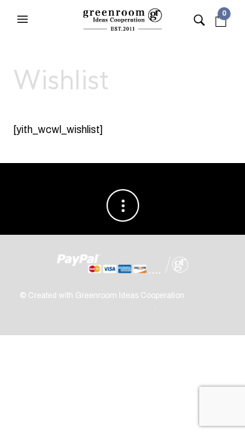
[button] (24, 19)
